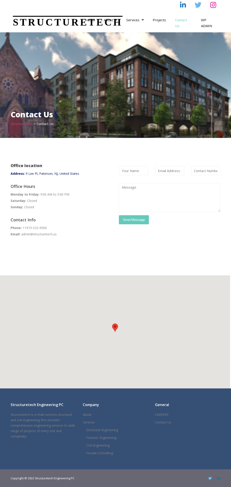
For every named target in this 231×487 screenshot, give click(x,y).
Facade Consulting (99, 453)
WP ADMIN (206, 23)
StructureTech (67, 22)
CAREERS (162, 414)
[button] (115, 328)
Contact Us (181, 23)
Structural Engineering (102, 430)
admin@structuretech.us (83, 4)
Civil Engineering (98, 445)
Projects (159, 20)
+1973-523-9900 (130, 4)
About (108, 20)
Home (90, 20)
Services (132, 20)
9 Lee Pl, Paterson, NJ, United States (45, 173)
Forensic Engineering (101, 437)
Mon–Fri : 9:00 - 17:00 (32, 4)
